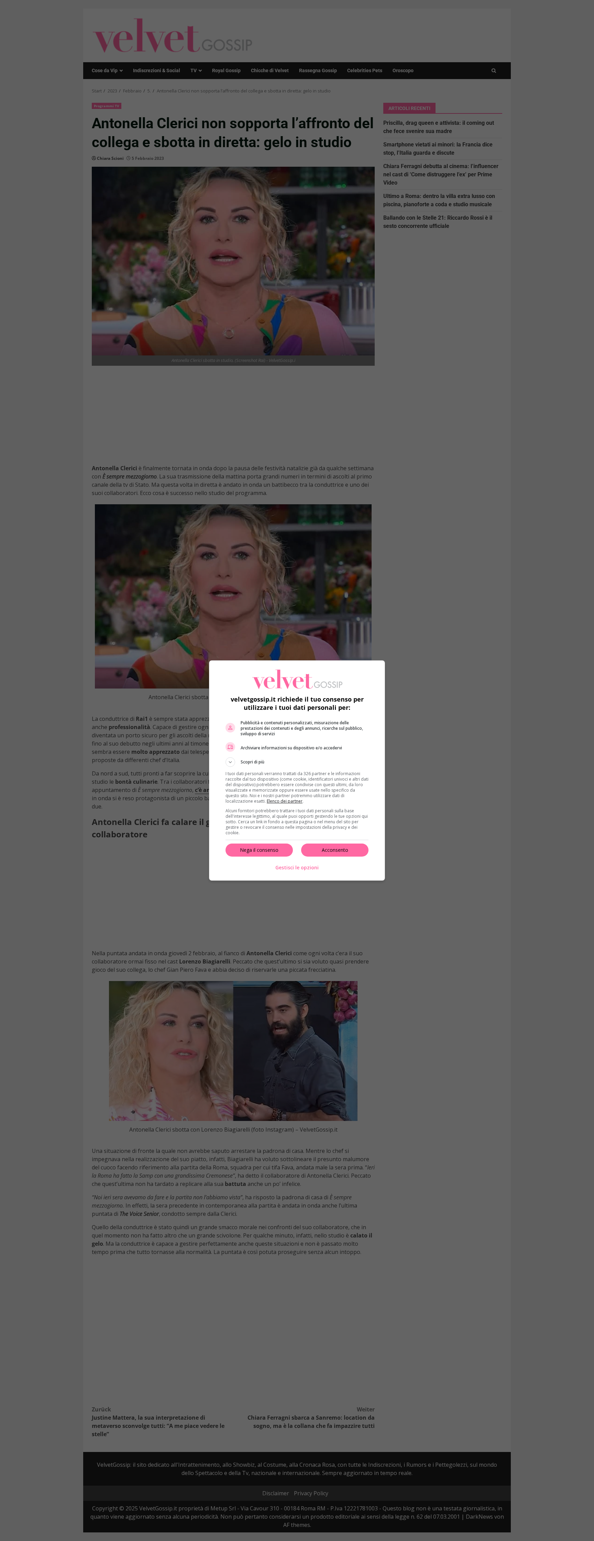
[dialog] (297, 770)
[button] (297, 762)
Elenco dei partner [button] (284, 801)
